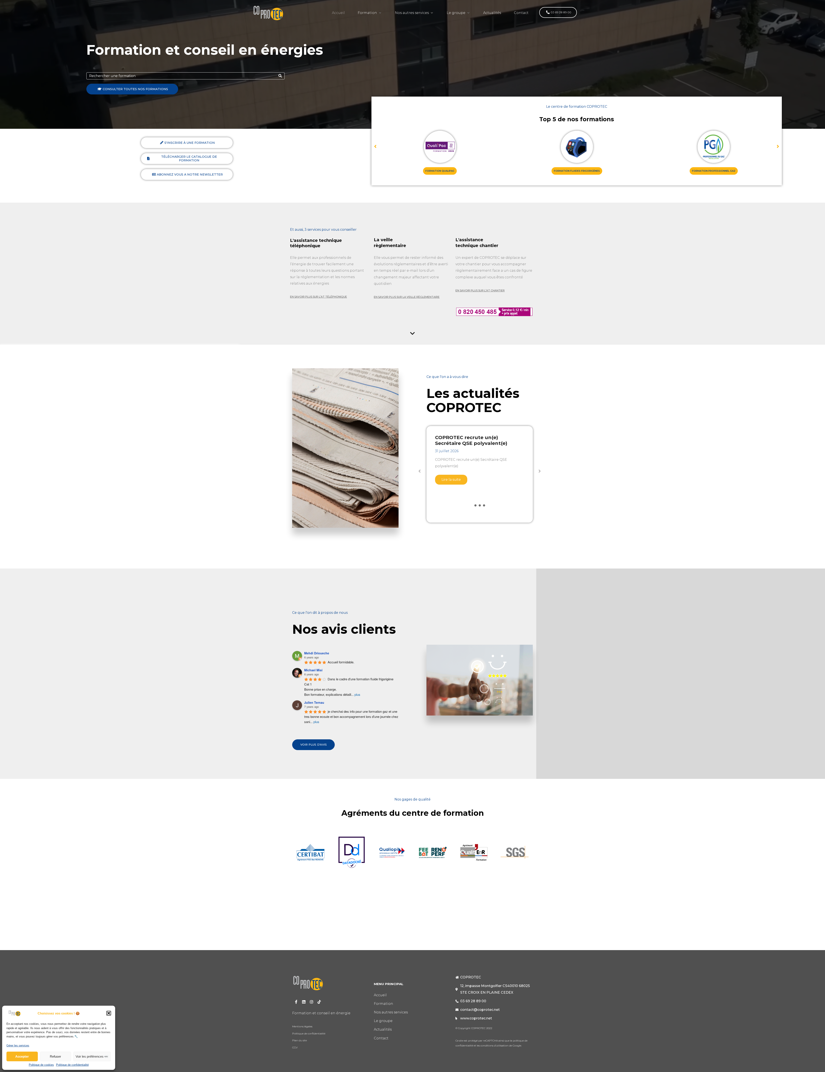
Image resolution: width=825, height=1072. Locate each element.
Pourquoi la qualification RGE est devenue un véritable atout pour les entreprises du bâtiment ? (477, 443)
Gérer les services (17, 1045)
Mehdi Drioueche (316, 653)
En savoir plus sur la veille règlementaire (407, 297)
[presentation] (475, 505)
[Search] (280, 76)
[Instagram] (311, 1002)
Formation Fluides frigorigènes (577, 170)
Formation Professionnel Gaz (713, 170)
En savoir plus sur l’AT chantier (480, 290)
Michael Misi (313, 670)
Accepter (22, 1056)
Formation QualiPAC (439, 170)
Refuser (55, 1056)
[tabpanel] (479, 469)
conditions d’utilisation (494, 1045)
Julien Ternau (314, 702)
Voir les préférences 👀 (92, 1056)
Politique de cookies (41, 1064)
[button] (109, 1013)
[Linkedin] (304, 1002)
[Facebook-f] (296, 1002)
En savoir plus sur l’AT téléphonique (318, 296)
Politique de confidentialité (72, 1064)
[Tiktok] (319, 1002)
